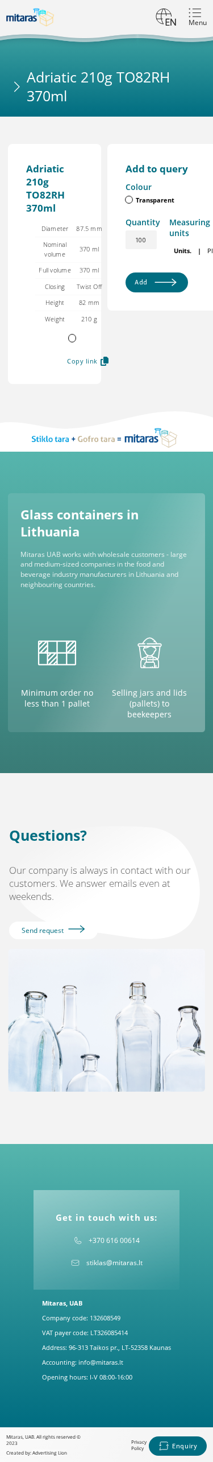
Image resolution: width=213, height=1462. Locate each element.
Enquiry (184, 1446)
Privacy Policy (139, 1445)
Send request (43, 930)
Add (141, 282)
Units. (182, 250)
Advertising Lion (49, 1452)
